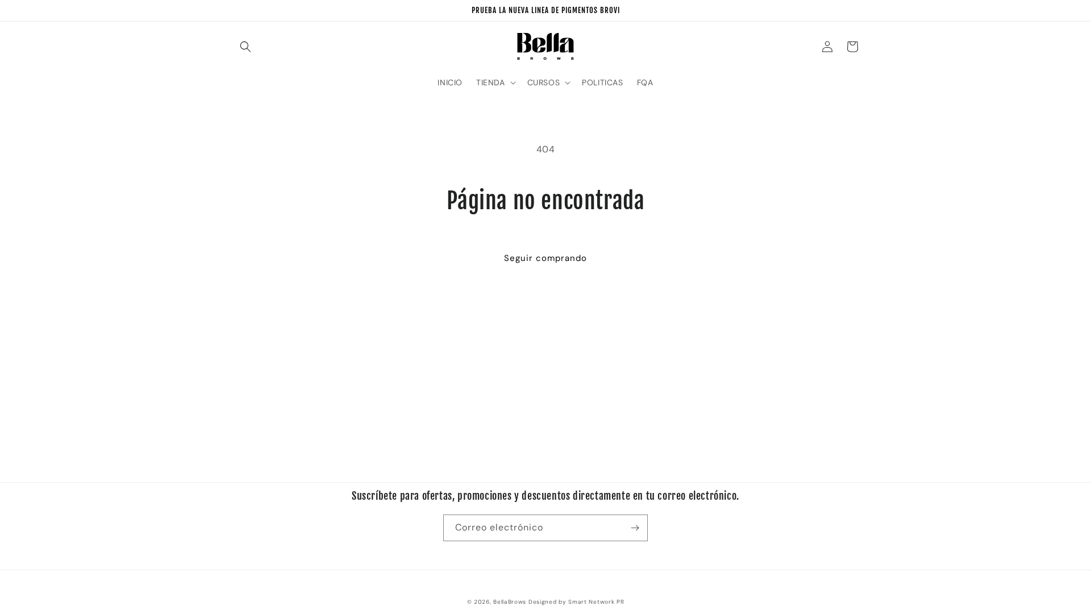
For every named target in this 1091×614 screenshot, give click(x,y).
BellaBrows (509, 601)
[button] (245, 46)
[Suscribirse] (634, 528)
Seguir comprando (545, 258)
